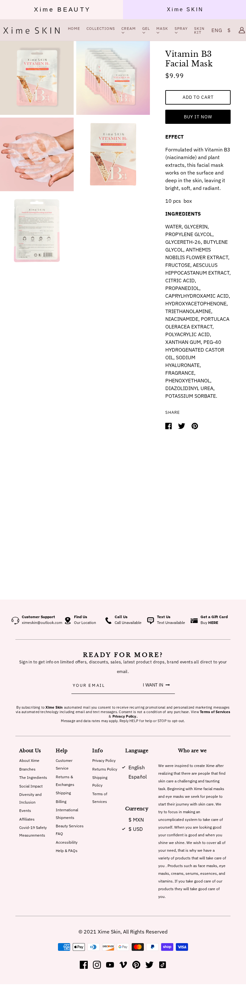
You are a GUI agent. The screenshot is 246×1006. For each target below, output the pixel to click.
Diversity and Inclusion (30, 798)
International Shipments (67, 813)
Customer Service (64, 764)
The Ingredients (33, 777)
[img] (83, 964)
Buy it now (198, 117)
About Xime (29, 760)
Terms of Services (99, 797)
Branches (27, 769)
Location (88, 622)
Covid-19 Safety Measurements (33, 831)
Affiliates (27, 819)
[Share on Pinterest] (195, 425)
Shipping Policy (99, 781)
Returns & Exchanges (65, 780)
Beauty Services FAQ (70, 829)
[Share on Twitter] (182, 425)
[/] (31, 30)
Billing (61, 801)
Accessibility (67, 842)
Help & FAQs (67, 850)
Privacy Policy (104, 760)
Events (25, 810)
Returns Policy (104, 769)
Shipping (63, 792)
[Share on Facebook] (169, 425)
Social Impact (31, 786)
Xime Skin (109, 931)
